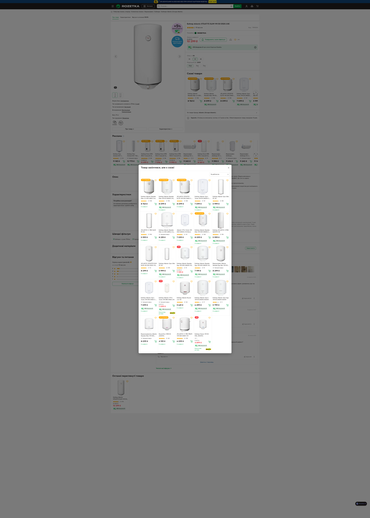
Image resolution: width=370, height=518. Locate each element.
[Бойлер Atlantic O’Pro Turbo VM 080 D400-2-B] (167, 288)
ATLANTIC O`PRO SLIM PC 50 (148, 231)
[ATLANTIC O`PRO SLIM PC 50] (149, 220)
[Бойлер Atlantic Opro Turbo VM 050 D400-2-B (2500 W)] (149, 288)
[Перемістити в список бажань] (155, 180)
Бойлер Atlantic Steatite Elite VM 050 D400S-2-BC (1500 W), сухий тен (203, 231)
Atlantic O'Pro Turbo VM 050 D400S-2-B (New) (184, 231)
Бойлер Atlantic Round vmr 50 (184, 298)
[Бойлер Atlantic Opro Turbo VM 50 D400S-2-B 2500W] (203, 187)
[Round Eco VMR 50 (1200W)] (167, 324)
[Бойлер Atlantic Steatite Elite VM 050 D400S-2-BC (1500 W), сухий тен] (203, 220)
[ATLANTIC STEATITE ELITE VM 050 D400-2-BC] (185, 187)
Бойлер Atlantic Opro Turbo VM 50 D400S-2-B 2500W (202, 198)
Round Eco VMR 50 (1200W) (165, 335)
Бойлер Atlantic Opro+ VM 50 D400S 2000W (202, 298)
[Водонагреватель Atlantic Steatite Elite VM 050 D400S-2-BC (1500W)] (149, 324)
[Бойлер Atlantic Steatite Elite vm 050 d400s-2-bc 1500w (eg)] (167, 220)
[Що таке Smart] (172, 313)
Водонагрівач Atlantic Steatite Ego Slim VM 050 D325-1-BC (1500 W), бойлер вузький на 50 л (220, 264)
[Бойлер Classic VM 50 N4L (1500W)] (203, 324)
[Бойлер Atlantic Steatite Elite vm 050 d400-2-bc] (149, 187)
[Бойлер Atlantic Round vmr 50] (185, 288)
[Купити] (155, 204)
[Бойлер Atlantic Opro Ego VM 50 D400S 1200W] (221, 288)
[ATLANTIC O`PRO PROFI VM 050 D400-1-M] (185, 324)
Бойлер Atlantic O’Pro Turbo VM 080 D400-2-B (166, 298)
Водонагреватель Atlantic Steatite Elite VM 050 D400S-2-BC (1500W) (149, 335)
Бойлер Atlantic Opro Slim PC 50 (221, 197)
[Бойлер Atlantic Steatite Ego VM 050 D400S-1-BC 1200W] (185, 254)
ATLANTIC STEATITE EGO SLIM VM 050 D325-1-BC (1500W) (149, 264)
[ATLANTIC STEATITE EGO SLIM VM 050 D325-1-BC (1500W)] (149, 254)
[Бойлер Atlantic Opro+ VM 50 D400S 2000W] (203, 288)
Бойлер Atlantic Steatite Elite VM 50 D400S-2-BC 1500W (166, 198)
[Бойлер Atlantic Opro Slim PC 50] (221, 187)
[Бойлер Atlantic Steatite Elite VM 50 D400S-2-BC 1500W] (167, 187)
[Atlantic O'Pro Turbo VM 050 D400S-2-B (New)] (185, 220)
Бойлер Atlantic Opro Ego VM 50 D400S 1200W (221, 298)
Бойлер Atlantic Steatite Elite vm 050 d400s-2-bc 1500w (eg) (166, 231)
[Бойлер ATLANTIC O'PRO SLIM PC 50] (221, 220)
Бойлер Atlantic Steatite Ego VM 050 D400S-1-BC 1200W (184, 264)
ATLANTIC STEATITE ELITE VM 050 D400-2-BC (184, 198)
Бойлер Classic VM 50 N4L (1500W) (202, 335)
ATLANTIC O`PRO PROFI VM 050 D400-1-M (184, 335)
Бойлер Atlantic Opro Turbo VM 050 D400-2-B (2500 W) (148, 299)
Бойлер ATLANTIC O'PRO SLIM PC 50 (221, 231)
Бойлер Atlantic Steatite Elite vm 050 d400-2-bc (148, 197)
